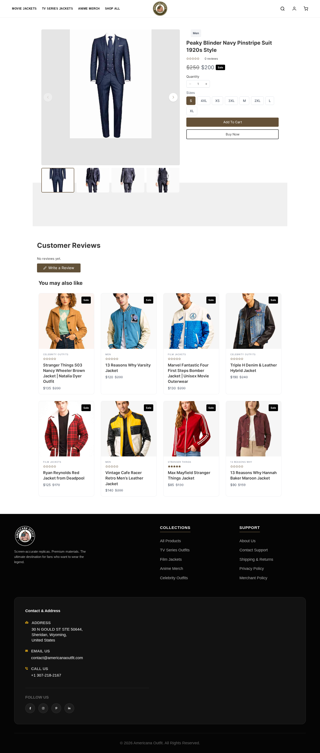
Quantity (192, 76)
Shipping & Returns (256, 559)
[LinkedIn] (69, 708)
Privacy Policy (251, 568)
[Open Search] (282, 8)
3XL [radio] (231, 101)
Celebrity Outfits (174, 578)
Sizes (190, 93)
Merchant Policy (253, 578)
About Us (247, 541)
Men (196, 33)
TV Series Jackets (57, 8)
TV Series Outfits (175, 550)
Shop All (112, 8)
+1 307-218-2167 (46, 675)
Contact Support (253, 550)
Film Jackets (171, 559)
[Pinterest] (56, 708)
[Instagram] (43, 708)
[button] (306, 9)
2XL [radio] (257, 101)
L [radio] (270, 101)
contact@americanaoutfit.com (57, 658)
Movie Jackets (24, 8)
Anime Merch (89, 8)
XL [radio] (192, 112)
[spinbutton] (198, 84)
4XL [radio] (203, 101)
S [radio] (191, 101)
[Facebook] (30, 708)
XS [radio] (217, 101)
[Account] (294, 9)
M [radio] (244, 101)
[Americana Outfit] (160, 8)
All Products (170, 541)
